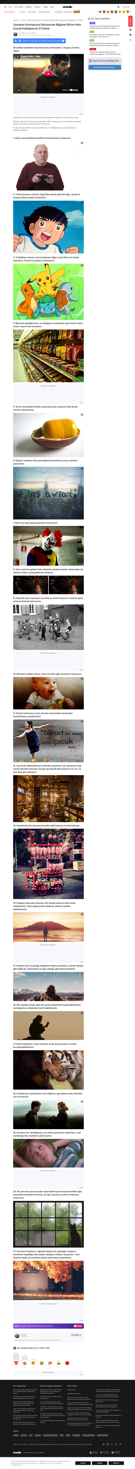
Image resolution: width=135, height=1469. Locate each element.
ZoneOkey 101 (68, 12)
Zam (30, 1435)
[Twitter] (112, 1444)
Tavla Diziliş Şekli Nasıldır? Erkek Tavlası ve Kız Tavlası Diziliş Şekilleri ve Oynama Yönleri (80, 1424)
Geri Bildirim (24, 1444)
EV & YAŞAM (18, 7)
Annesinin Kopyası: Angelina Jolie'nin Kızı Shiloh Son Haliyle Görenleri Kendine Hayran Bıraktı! (52, 1415)
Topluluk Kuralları (43, 1444)
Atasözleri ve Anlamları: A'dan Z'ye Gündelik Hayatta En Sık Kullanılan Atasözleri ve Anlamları (77, 1419)
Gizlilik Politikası (33, 1444)
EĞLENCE (37, 7)
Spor (91, 31)
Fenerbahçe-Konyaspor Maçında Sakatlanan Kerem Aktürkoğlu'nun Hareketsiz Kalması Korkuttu (105, 44)
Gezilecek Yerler (103, 1435)
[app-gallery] (116, 1452)
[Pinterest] (120, 1444)
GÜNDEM (28, 7)
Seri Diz (77, 11)
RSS (90, 1444)
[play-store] (105, 1452)
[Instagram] (103, 1444)
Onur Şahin (27, 33)
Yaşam (92, 23)
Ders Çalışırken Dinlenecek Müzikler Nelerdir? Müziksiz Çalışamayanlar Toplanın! (107, 1406)
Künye (87, 1444)
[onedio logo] (67, 7)
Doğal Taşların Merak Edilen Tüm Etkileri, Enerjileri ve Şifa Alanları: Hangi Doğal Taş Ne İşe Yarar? (79, 1409)
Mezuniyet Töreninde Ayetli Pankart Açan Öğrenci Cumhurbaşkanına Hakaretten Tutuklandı (51, 1391)
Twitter (16, 1435)
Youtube (37, 1435)
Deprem (23, 1435)
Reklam (51, 1444)
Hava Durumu (71, 1389)
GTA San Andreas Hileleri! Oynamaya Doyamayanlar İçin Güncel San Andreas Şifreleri (108, 1422)
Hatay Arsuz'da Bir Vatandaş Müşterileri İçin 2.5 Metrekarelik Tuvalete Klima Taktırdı (105, 27)
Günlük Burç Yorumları (50, 1435)
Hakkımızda (16, 1444)
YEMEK (45, 7)
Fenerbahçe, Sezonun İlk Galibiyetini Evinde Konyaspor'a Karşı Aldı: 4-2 (104, 36)
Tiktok (68, 1435)
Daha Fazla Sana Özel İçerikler (104, 67)
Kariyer (61, 1444)
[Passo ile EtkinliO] (128, 12)
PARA (52, 7)
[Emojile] (104, 12)
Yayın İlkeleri (80, 1444)
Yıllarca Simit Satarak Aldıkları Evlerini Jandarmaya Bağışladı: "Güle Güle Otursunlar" (105, 53)
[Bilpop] (100, 12)
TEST (10, 7)
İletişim (56, 1444)
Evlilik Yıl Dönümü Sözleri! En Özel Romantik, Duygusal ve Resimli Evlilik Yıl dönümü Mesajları (79, 1399)
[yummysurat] (124, 12)
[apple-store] (94, 1452)
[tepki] (16, 1363)
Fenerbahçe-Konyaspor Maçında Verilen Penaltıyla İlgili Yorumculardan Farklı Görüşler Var (25, 1417)
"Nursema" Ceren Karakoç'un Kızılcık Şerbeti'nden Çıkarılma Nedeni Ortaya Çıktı (51, 1408)
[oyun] (108, 12)
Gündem (92, 49)
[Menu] (5, 7)
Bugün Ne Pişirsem (88, 1435)
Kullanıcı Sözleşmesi (70, 1444)
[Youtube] (116, 1444)
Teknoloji (23, 20)
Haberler (16, 20)
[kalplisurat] (116, 12)
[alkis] (112, 12)
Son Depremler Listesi (74, 1393)
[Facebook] (107, 1444)
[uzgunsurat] (120, 12)
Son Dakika (76, 1435)
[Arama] (118, 7)
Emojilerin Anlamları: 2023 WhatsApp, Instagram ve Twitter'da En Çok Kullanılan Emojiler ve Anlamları (79, 1414)
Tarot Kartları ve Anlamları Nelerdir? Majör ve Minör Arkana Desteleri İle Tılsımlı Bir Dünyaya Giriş (108, 1391)
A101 (61, 1435)
